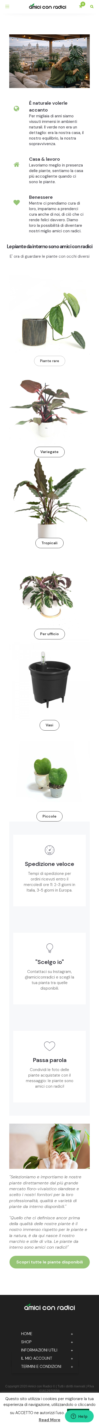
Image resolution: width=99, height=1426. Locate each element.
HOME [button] (26, 1333)
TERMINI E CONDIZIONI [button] (41, 1366)
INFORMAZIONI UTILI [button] (39, 1350)
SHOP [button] (26, 1342)
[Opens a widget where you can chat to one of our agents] (79, 1416)
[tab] (45, 1334)
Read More (49, 1420)
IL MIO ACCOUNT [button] (36, 1358)
